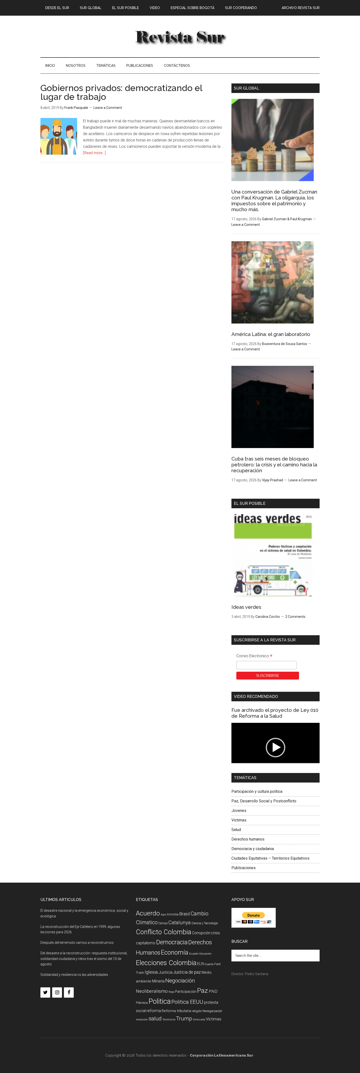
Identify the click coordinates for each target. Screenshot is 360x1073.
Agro (163, 914)
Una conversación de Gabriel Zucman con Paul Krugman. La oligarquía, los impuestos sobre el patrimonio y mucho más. (274, 200)
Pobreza (142, 1002)
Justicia (165, 972)
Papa (171, 991)
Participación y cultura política (256, 791)
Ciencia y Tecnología (205, 923)
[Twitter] (45, 992)
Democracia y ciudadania (252, 848)
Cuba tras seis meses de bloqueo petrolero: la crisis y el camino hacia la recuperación (274, 464)
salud (155, 1018)
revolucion (142, 1019)
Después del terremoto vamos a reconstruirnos (77, 943)
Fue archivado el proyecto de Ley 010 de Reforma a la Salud (274, 713)
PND (213, 991)
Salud (236, 829)
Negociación (180, 980)
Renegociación (212, 1011)
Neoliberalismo (152, 991)
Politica (159, 1001)
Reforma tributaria (176, 1011)
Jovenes (238, 810)
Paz (202, 990)
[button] (275, 747)
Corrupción (201, 933)
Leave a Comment (108, 108)
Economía (174, 952)
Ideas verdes (246, 607)
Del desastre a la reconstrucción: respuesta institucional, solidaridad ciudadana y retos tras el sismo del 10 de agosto (83, 958)
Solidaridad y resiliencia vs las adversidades (74, 975)
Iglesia (151, 972)
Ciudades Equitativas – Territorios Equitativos (270, 858)
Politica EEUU (187, 1002)
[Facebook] (69, 992)
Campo (163, 923)
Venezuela (199, 1019)
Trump (184, 1018)
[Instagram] (57, 992)
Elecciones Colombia (166, 963)
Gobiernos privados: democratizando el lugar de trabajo (121, 92)
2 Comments (295, 617)
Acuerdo (148, 913)
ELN (200, 963)
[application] (275, 748)
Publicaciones (243, 867)
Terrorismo (168, 1019)
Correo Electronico (254, 656)
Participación (185, 991)
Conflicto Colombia (163, 932)
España (209, 964)
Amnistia (173, 914)
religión (197, 1011)
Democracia (172, 942)
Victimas (238, 820)
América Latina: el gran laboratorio (270, 334)
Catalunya (179, 922)
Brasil (184, 913)
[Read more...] (94, 152)
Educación (205, 953)
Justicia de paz (187, 972)
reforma (153, 1010)
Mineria (158, 981)
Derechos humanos (247, 839)
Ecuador (194, 953)
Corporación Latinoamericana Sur (180, 36)
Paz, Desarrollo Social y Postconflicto (263, 801)
